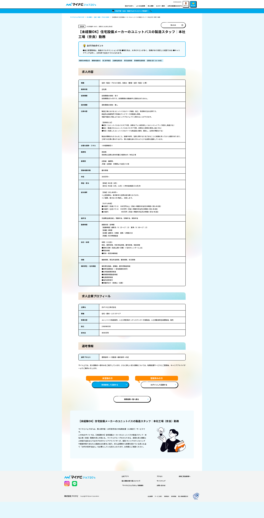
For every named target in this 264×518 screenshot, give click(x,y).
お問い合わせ (161, 485)
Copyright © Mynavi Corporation (89, 496)
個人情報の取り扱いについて (131, 481)
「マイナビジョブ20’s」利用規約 (132, 485)
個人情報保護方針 (183, 496)
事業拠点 (166, 496)
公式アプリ (125, 476)
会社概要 (150, 496)
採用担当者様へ (177, 2)
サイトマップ (161, 481)
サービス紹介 (158, 496)
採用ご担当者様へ (184, 476)
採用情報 (173, 496)
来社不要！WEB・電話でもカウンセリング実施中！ (132, 11)
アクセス (159, 476)
